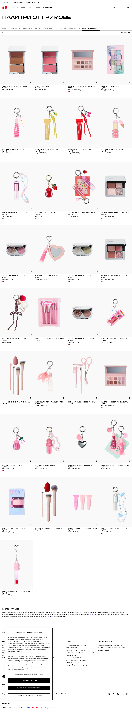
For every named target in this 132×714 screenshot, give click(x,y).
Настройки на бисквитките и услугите (29, 695)
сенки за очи (93, 614)
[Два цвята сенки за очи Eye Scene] (16, 249)
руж (48, 616)
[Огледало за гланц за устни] (49, 249)
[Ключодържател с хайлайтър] (82, 439)
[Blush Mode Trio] (49, 60)
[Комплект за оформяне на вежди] (82, 375)
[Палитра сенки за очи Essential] (82, 60)
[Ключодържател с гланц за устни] (49, 375)
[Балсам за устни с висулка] (49, 123)
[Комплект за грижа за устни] (16, 502)
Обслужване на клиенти (76, 645)
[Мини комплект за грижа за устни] (82, 502)
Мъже (23, 7)
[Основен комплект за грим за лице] (49, 502)
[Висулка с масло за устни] (49, 439)
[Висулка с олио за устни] (49, 186)
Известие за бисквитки (76, 660)
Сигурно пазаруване (74, 658)
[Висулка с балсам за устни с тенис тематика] (16, 312)
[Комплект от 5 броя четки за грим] (49, 312)
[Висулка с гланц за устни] (16, 123)
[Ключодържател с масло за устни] (16, 186)
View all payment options (48, 708)
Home (38, 7)
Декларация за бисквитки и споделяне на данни (29, 674)
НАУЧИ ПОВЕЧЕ (103, 650)
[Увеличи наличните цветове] (69, 92)
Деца (30, 7)
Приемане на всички (29, 680)
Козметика (47, 7)
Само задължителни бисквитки (29, 688)
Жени (15, 7)
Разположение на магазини (77, 650)
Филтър (124, 33)
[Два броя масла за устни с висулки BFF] (82, 186)
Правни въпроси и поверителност (80, 653)
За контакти (71, 655)
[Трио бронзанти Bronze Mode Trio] (16, 60)
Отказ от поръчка (73, 663)
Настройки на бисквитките (77, 665)
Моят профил (71, 648)
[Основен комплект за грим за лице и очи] (16, 375)
